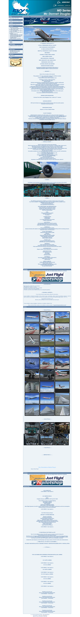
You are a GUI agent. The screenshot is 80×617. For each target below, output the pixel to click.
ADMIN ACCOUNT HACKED (15, 45)
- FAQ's (10, 42)
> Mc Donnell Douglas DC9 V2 (15, 35)
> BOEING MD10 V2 (13, 33)
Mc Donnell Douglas (14, 27)
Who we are (12, 55)
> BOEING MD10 (12, 37)
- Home (10, 41)
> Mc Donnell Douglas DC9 (15, 36)
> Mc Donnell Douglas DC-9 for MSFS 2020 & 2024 (15, 29)
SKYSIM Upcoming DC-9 (15, 51)
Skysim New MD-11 (14, 52)
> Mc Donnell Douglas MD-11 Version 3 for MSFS (15, 31)
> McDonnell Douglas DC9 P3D (15, 34)
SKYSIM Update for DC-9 (15, 50)
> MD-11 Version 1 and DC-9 (15, 38)
